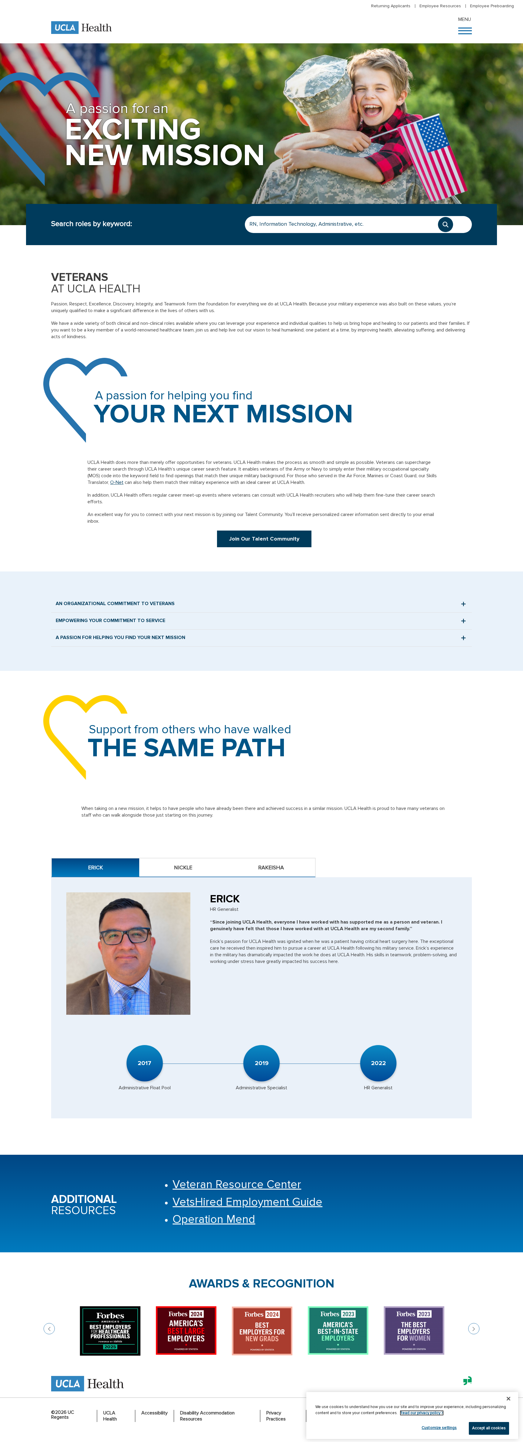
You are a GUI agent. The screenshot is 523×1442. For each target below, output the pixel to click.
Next (473, 1328)
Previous (49, 1328)
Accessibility (154, 1413)
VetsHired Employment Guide (247, 1202)
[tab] (95, 867)
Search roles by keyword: (91, 223)
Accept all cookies (489, 1428)
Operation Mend (214, 1219)
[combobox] (358, 224)
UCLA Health (110, 1416)
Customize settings (439, 1427)
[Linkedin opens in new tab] (465, 1384)
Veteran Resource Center (237, 1184)
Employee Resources (440, 5)
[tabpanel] (261, 997)
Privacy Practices (276, 1416)
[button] (465, 30)
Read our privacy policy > (421, 1412)
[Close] (508, 1398)
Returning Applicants (390, 5)
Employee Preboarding (492, 5)
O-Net (116, 482)
